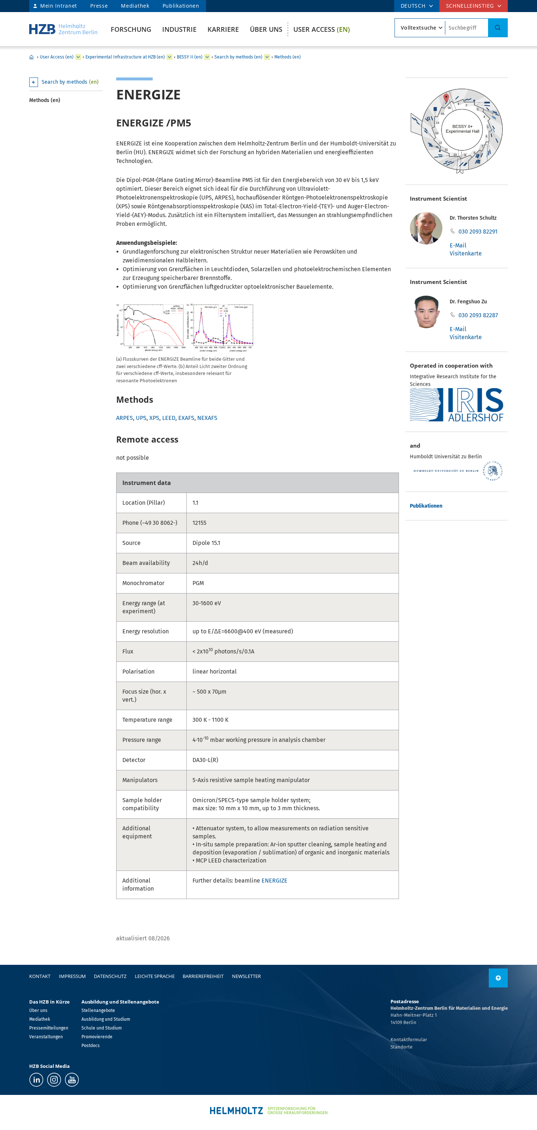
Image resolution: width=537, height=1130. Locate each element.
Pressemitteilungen (48, 1028)
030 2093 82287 (478, 315)
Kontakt (39, 976)
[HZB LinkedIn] (36, 1080)
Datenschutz (110, 976)
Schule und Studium (101, 1028)
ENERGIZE (274, 880)
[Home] (63, 29)
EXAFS (186, 417)
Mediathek (135, 5)
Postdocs (90, 1045)
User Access (321, 29)
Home (31, 57)
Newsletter (246, 976)
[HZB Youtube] (72, 1080)
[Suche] (498, 27)
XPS (154, 417)
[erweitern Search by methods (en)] (267, 57)
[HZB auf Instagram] (54, 1080)
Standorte (401, 1047)
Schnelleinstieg (470, 5)
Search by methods (70, 82)
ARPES (124, 417)
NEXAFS (207, 417)
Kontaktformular (409, 1039)
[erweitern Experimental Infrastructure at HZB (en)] (169, 57)
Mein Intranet (58, 5)
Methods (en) (287, 57)
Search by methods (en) (238, 57)
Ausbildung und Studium (105, 1019)
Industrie (179, 29)
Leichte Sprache (155, 976)
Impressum (72, 976)
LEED (168, 417)
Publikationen (181, 5)
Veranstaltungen (46, 1036)
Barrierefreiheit (203, 976)
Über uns (266, 29)
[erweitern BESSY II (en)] (207, 57)
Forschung (131, 29)
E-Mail (458, 245)
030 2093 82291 (478, 231)
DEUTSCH (413, 5)
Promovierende (97, 1036)
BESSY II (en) (189, 57)
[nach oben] (498, 977)
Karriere (223, 29)
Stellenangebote (98, 1010)
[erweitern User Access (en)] (78, 57)
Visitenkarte (466, 253)
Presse (99, 5)
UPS (141, 417)
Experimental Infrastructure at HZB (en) (125, 57)
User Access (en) (56, 57)
